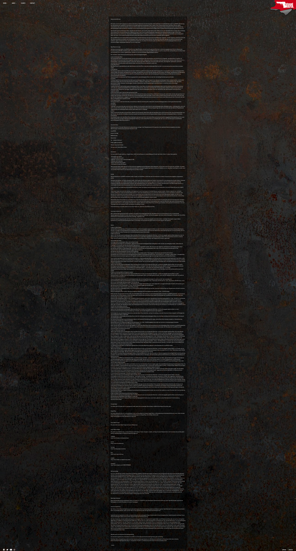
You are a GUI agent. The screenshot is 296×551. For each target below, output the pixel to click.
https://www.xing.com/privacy (117, 454)
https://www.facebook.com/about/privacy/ (120, 438)
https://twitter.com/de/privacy (117, 443)
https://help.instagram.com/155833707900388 (121, 465)
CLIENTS (23, 3)
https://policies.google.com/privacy (118, 448)
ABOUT (14, 3)
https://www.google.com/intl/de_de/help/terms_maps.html (123, 416)
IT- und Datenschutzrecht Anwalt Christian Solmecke (152, 540)
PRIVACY (291, 549)
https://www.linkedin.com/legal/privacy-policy (120, 459)
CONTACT (32, 3)
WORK (4, 3)
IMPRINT (284, 549)
